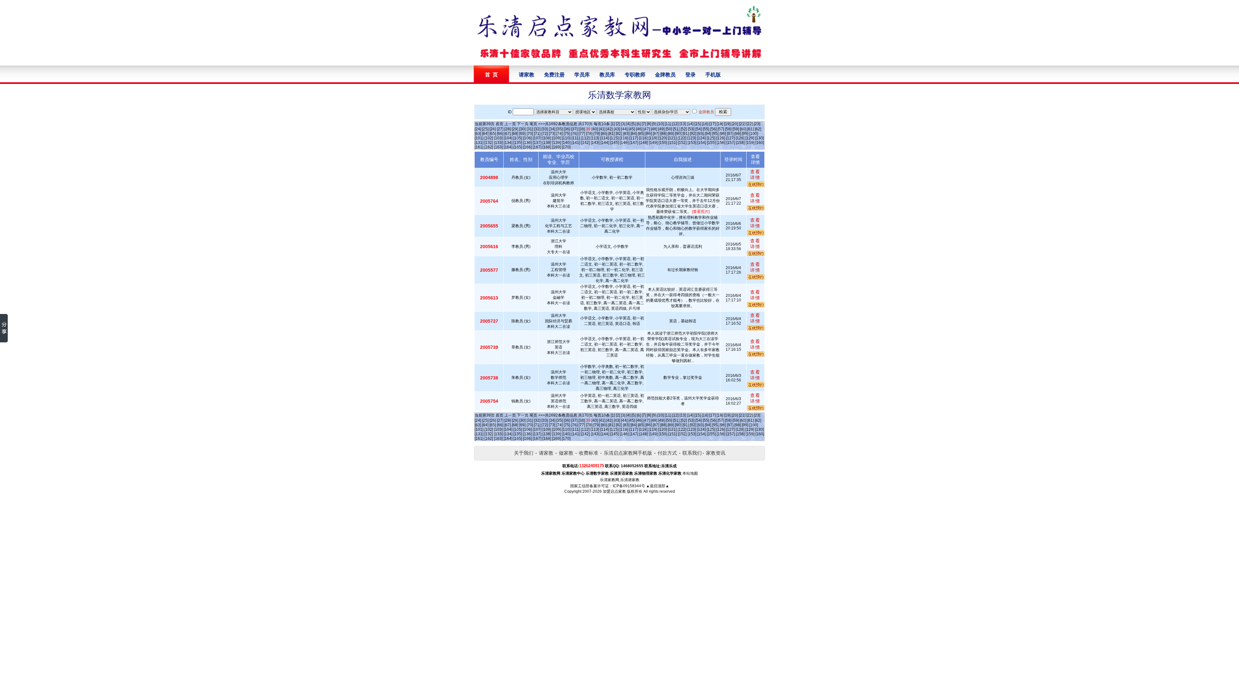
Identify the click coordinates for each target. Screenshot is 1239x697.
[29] (515, 129)
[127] (730, 138)
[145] (614, 142)
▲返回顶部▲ (657, 486)
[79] (596, 133)
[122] (682, 138)
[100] (753, 133)
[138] (546, 142)
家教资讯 (715, 453)
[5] (633, 124)
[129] (749, 138)
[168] (546, 147)
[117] (633, 138)
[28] (507, 129)
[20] (734, 124)
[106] (527, 138)
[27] (500, 129)
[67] (507, 133)
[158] (740, 142)
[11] (668, 124)
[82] (619, 133)
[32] (537, 129)
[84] (633, 133)
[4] (628, 124)
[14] (690, 124)
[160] (759, 142)
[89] (671, 133)
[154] (701, 142)
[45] (632, 129)
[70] (530, 133)
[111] (575, 138)
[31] (530, 129)
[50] (669, 129)
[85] (641, 133)
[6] (639, 124)
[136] (527, 142)
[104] (508, 138)
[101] (479, 138)
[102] (488, 138)
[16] (705, 124)
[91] (685, 133)
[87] (656, 133)
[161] (479, 147)
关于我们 (523, 453)
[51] (676, 129)
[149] (653, 142)
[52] (683, 129)
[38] (582, 129)
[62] (758, 129)
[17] (712, 124)
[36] (567, 129)
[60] (743, 129)
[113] (594, 138)
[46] (639, 129)
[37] (574, 129)
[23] (757, 124)
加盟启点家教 (614, 491)
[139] (556, 142)
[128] (740, 138)
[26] (492, 129)
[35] (559, 129)
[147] (634, 142)
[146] (624, 142)
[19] (727, 124)
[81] (611, 133)
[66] (500, 133)
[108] (546, 138)
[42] (609, 129)
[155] (711, 142)
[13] (683, 124)
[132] (488, 142)
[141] (575, 142)
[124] (701, 138)
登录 (690, 74)
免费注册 (554, 74)
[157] (730, 142)
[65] (492, 133)
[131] (479, 142)
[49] (661, 129)
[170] (566, 147)
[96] (723, 133)
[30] (522, 129)
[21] (742, 124)
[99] (745, 133)
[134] (508, 142)
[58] (728, 129)
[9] (654, 124)
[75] (567, 133)
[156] (721, 142)
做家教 (566, 453)
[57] (721, 129)
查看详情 (755, 174)
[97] (730, 133)
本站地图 (690, 473)
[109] (556, 138)
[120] (662, 138)
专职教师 (635, 74)
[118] (643, 138)
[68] (515, 133)
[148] (643, 142)
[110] (566, 138)
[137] (537, 142)
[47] (646, 129)
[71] (537, 133)
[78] (589, 133)
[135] (517, 142)
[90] (678, 133)
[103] (498, 138)
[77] (582, 133)
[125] (711, 138)
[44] (624, 129)
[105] (517, 138)
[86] (648, 133)
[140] (566, 142)
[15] (697, 124)
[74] (559, 133)
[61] (750, 129)
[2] (618, 124)
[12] (675, 124)
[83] (626, 133)
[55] (706, 129)
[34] (552, 129)
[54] (698, 129)
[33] (544, 129)
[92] (693, 133)
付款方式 (667, 453)
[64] (485, 133)
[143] (595, 142)
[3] (623, 124)
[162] (488, 147)
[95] (715, 133)
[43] (617, 129)
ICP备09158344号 (629, 486)
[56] (713, 129)
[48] (654, 129)
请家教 (526, 74)
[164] (508, 147)
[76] (574, 133)
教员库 (607, 74)
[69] (522, 133)
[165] (517, 147)
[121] (672, 138)
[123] (691, 138)
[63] (478, 133)
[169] (556, 147)
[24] (478, 129)
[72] (544, 133)
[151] (672, 142)
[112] (585, 138)
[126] (720, 138)
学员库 (582, 74)
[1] (613, 124)
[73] (552, 133)
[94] (708, 133)
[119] (653, 138)
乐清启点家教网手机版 (628, 453)
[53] (691, 129)
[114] (604, 138)
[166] (527, 147)
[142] (585, 142)
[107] (537, 138)
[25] (485, 129)
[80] (604, 133)
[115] (614, 138)
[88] (663, 133)
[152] (682, 142)
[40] (594, 129)
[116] (624, 138)
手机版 (713, 74)
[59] (735, 129)
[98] (737, 133)
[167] (537, 147)
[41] (602, 129)
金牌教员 (665, 74)
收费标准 (588, 453)
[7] (644, 124)
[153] (692, 142)
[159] (750, 142)
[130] (759, 138)
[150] (663, 142)
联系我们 (692, 453)
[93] (700, 133)
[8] (649, 124)
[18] (720, 124)
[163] (498, 147)
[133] (498, 142)
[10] (660, 124)
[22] (749, 124)
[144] (604, 142)
